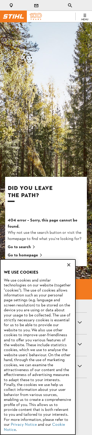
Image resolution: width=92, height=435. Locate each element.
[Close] (68, 264)
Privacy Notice (24, 425)
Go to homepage (23, 255)
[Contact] (36, 5)
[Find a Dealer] (12, 5)
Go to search (19, 247)
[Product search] (70, 5)
